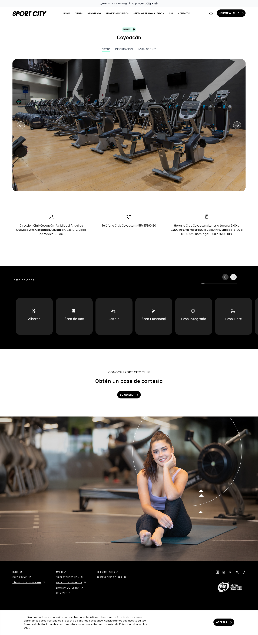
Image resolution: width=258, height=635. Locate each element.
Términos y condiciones (26, 582)
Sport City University (69, 582)
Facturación (20, 577)
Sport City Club (148, 3)
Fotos (106, 49)
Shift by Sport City (67, 577)
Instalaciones (147, 49)
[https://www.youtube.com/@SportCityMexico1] (230, 572)
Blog (15, 572)
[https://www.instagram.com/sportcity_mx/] (224, 572)
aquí (26, 627)
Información (124, 49)
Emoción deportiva (67, 587)
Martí (59, 572)
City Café (61, 593)
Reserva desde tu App (109, 577)
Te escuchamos (106, 572)
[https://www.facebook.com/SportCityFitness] (217, 572)
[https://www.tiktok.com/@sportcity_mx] (244, 572)
